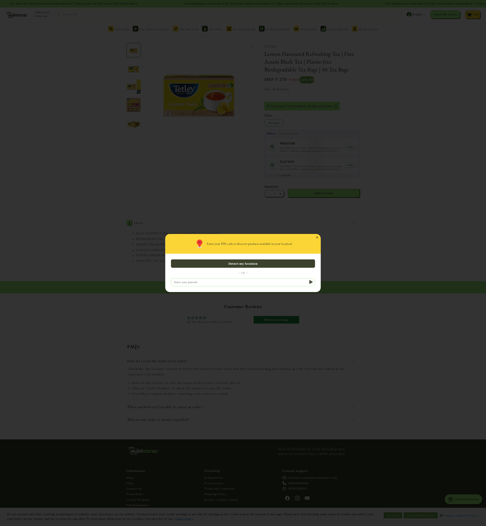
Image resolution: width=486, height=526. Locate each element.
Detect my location (243, 263)
